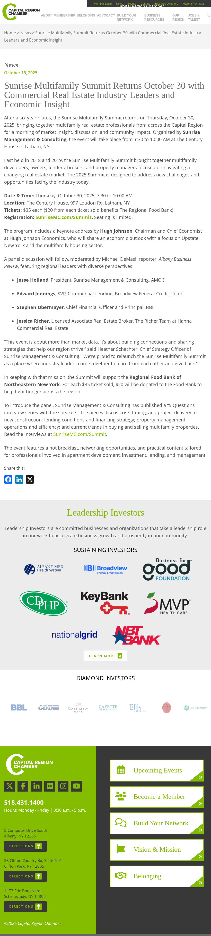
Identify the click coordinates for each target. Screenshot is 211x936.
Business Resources (154, 17)
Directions (21, 846)
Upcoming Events (158, 770)
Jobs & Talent (194, 17)
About (46, 15)
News (25, 33)
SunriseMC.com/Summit (79, 434)
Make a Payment (193, 3)
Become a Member (159, 796)
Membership (64, 15)
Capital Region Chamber (21, 12)
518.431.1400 (24, 802)
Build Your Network (126, 17)
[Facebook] (8, 480)
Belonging (86, 15)
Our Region (178, 17)
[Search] (208, 15)
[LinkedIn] (19, 480)
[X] (30, 480)
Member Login (103, 3)
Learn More (105, 655)
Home (10, 33)
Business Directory (166, 3)
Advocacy (106, 15)
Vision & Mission (157, 849)
